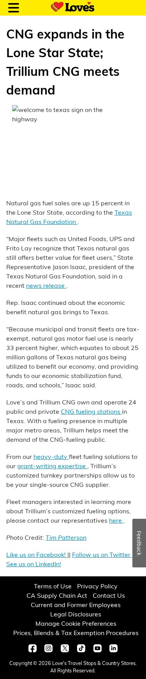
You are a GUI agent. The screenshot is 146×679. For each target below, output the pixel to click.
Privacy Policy (97, 586)
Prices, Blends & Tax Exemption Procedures (76, 632)
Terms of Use (53, 586)
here (116, 520)
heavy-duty (51, 456)
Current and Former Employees (76, 604)
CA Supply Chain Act (56, 595)
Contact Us (109, 595)
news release (46, 285)
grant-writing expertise (52, 466)
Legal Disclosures (75, 614)
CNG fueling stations (91, 411)
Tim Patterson (66, 537)
